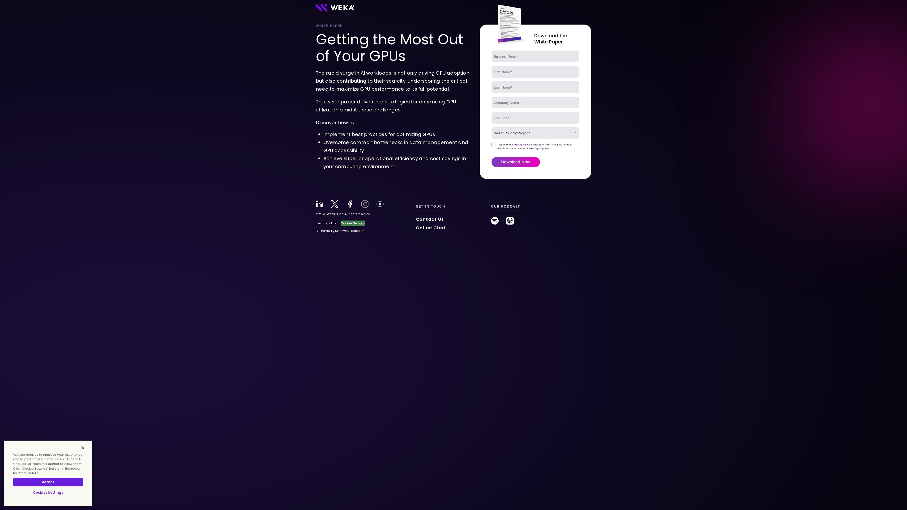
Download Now (515, 162)
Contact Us (430, 219)
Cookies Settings (48, 492)
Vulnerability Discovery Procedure (340, 231)
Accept (48, 482)
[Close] (83, 447)
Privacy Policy (522, 144)
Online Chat (431, 228)
